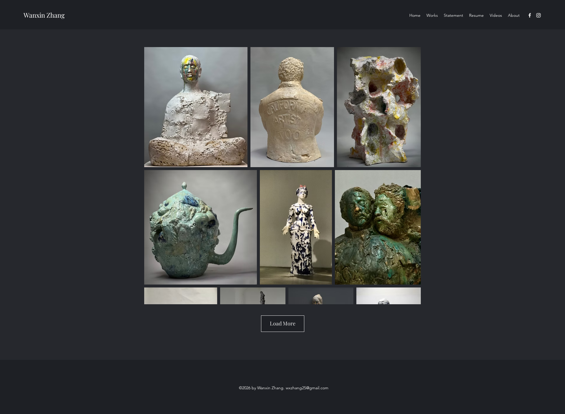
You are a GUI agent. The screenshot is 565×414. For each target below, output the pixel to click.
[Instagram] (538, 15)
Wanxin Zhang (44, 15)
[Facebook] (530, 15)
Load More (282, 323)
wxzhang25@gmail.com (307, 387)
